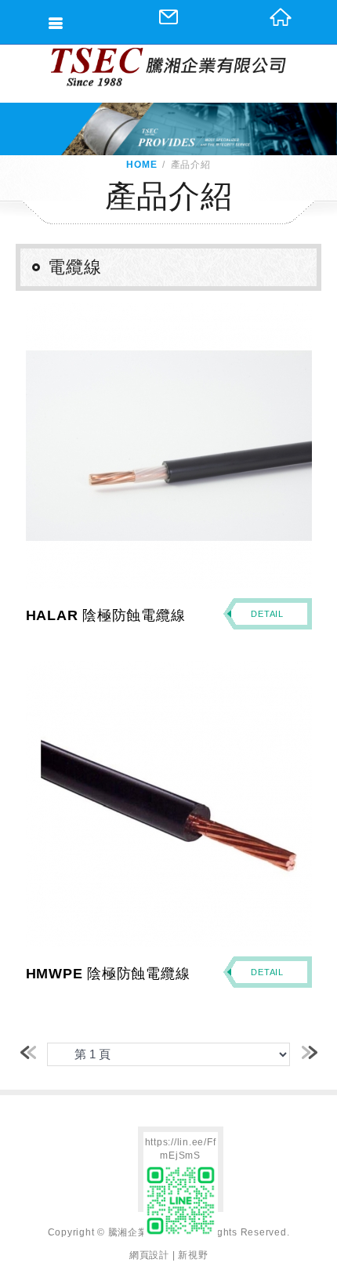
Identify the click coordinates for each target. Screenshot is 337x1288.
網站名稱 (168, 67)
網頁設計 (149, 1255)
